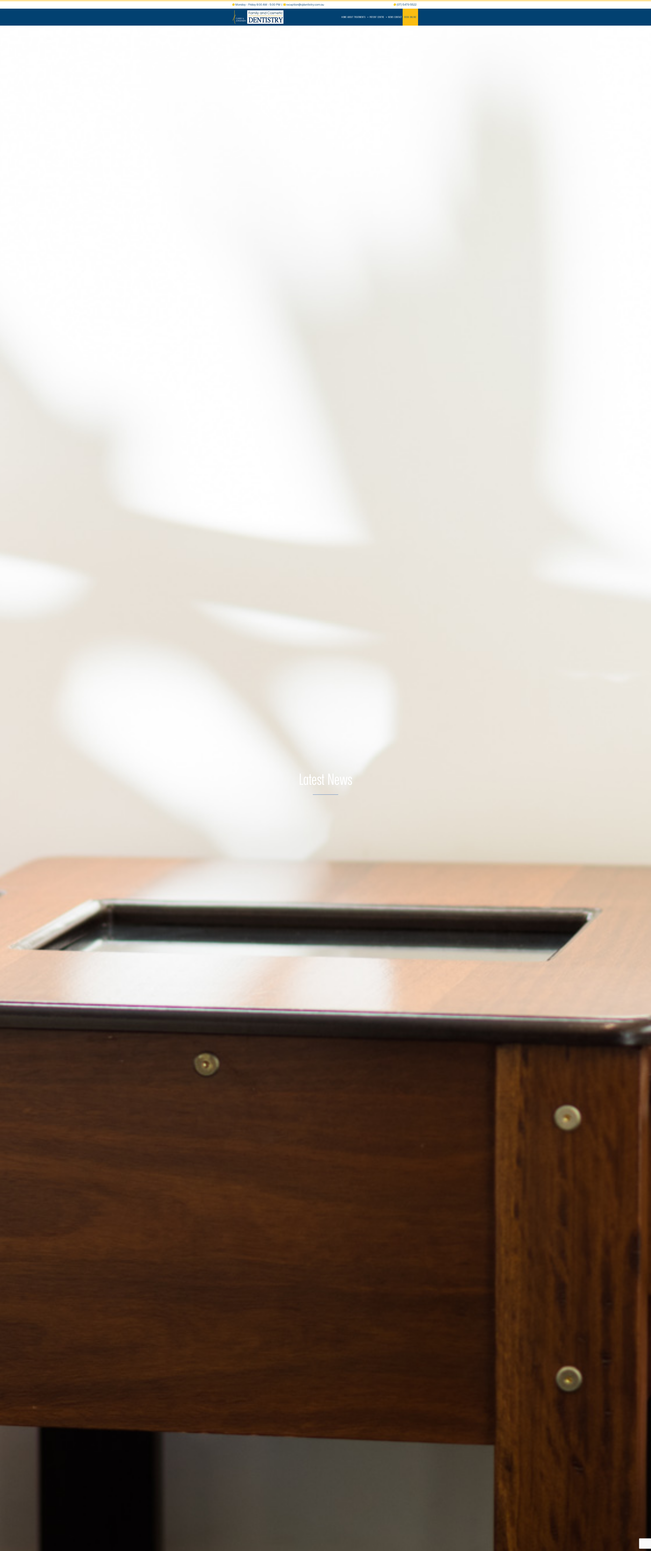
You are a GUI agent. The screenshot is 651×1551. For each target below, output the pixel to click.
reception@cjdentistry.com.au (305, 4)
